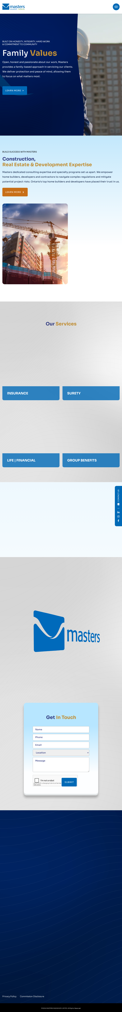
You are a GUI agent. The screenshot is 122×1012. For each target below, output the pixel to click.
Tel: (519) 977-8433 (72, 912)
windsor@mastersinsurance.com (79, 925)
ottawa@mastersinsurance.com (19, 925)
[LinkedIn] (4, 986)
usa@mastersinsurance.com (17, 963)
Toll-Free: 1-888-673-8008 (76, 844)
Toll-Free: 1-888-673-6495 (16, 846)
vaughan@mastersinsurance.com (19, 852)
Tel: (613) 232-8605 (12, 912)
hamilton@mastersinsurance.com (79, 850)
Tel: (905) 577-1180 (72, 838)
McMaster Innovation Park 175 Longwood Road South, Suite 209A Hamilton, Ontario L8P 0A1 (82, 827)
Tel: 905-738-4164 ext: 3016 (16, 874)
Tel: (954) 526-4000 (72, 955)
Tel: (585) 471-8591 (12, 951)
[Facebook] (14, 986)
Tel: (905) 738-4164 (12, 839)
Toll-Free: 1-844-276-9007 (16, 957)
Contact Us (118, 495)
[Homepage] (13, 7)
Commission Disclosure (32, 996)
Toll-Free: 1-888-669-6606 (16, 919)
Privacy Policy (9, 996)
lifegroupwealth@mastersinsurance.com (23, 887)
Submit (69, 782)
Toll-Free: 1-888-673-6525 (76, 919)
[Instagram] (9, 986)
